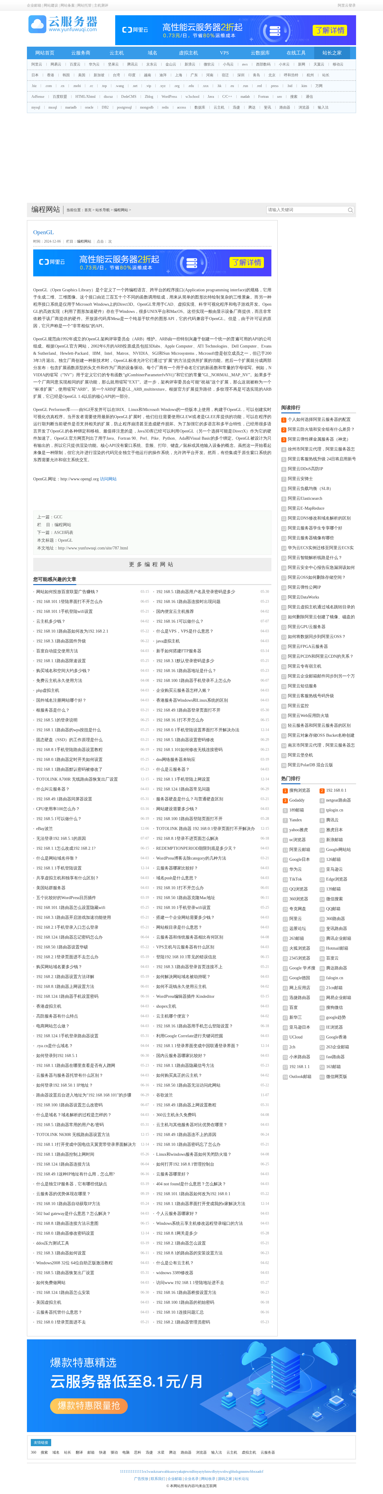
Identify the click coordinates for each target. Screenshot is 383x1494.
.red (259, 86)
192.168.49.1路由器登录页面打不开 (188, 710)
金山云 (170, 64)
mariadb (71, 107)
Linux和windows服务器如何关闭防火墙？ (194, 1154)
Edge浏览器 (336, 879)
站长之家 (332, 52)
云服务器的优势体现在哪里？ (63, 1194)
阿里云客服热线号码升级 (311, 696)
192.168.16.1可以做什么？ (180, 621)
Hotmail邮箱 (337, 948)
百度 (293, 1007)
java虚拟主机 (168, 641)
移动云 (338, 64)
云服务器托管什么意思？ (59, 1312)
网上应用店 (299, 988)
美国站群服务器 (51, 888)
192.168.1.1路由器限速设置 (61, 661)
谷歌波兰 (164, 1095)
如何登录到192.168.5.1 (56, 1055)
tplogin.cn (334, 810)
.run (245, 86)
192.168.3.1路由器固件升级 (61, 641)
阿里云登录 (347, 5)
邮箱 (91, 1452)
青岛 (256, 75)
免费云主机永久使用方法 (59, 680)
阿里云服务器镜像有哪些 (311, 538)
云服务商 (80, 52)
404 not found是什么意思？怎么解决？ (191, 1184)
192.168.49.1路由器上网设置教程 (186, 1105)
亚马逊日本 (299, 1027)
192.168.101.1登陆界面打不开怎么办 (69, 601)
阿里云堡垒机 (300, 755)
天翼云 (319, 64)
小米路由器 (299, 1057)
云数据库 (260, 52)
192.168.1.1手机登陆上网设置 (183, 779)
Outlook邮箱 (300, 1076)
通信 (309, 97)
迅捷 (236, 107)
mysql (35, 107)
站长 (325, 75)
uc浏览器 (297, 839)
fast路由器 (335, 1057)
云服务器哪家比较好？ (177, 868)
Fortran (263, 97)
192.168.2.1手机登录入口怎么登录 (67, 927)
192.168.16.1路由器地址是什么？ (186, 670)
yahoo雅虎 (298, 830)
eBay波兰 (44, 828)
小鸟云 (228, 64)
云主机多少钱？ (51, 621)
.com (48, 86)
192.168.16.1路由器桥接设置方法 (186, 1292)
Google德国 (299, 978)
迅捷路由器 (299, 997)
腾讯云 (132, 64)
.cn (62, 86)
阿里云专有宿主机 (304, 666)
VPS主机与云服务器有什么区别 (185, 947)
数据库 (199, 107)
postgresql (124, 107)
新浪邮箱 (334, 839)
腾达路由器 (336, 968)
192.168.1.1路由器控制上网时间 (65, 1154)
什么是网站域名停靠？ (57, 858)
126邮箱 (333, 859)
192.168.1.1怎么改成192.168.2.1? (65, 848)
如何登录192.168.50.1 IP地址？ (64, 1085)
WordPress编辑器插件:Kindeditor (185, 996)
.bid (289, 86)
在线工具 (296, 52)
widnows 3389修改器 (174, 1273)
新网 (301, 64)
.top (104, 86)
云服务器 (268, 1452)
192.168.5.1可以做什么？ (59, 819)
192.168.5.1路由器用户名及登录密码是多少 (195, 592)
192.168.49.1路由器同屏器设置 (64, 799)
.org (177, 86)
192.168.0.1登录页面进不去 (61, 1322)
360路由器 (335, 918)
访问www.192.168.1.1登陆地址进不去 (190, 1282)
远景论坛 (297, 928)
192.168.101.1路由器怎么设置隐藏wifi (70, 907)
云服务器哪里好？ (173, 1174)
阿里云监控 (298, 705)
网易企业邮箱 (338, 997)
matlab (245, 97)
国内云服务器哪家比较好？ (181, 1055)
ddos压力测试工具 (52, 1243)
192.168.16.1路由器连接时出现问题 (188, 601)
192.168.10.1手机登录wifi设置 (183, 907)
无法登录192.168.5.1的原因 (61, 838)
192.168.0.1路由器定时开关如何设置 (69, 759)
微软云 (209, 64)
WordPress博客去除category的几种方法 (191, 858)
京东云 (151, 64)
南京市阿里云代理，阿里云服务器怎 (321, 745)
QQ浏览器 (298, 889)
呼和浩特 (291, 75)
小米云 (284, 64)
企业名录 (191, 1479)
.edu (191, 86)
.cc (91, 86)
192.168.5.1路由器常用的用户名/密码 (70, 1125)
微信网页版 (336, 1076)
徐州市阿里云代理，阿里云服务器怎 (321, 449)
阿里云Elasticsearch (305, 498)
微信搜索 (334, 899)
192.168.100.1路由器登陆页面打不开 (189, 819)
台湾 (116, 75)
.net (134, 86)
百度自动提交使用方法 (57, 651)
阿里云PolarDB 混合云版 (310, 765)
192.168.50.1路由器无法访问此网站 (188, 1085)
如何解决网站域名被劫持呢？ (183, 976)
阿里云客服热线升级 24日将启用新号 (322, 459)
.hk (219, 86)
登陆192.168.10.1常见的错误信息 (186, 957)
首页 (88, 210)
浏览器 (304, 107)
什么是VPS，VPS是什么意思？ (185, 631)
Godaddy (297, 800)
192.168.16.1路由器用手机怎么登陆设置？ (194, 1026)
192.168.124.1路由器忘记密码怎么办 (69, 937)
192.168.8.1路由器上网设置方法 (65, 986)
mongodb (146, 107)
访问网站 (108, 479)
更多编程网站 (152, 564)
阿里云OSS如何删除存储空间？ (317, 577)
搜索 (293, 97)
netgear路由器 (338, 800)
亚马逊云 (334, 869)
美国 (81, 75)
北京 (272, 75)
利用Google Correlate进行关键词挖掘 (189, 1036)
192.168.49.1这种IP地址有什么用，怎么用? (75, 1174)
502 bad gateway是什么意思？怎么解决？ (73, 1213)
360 (33, 1452)
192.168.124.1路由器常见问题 (183, 789)
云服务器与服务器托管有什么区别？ (69, 1075)
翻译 (79, 1452)
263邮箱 (296, 938)
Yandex (295, 820)
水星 (161, 1452)
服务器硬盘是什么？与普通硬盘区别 (189, 799)
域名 (152, 52)
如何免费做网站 (51, 1282)
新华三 (295, 1017)
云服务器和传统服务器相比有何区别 (189, 937)
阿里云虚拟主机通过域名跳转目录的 (321, 607)
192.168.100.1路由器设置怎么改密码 (69, 1105)
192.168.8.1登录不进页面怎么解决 (187, 838)
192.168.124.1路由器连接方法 (63, 1164)
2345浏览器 (299, 958)
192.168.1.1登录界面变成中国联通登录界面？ (197, 1046)
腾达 (252, 107)
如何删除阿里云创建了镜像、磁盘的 (321, 617)
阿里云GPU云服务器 (307, 627)
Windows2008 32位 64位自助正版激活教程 (74, 1263)
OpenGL (65, 540)
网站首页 (44, 52)
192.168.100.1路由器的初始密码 (185, 1302)
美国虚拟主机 (48, 1302)
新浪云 (190, 64)
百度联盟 (60, 97)
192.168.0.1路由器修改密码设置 (65, 1233)
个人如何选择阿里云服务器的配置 (319, 419)
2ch (292, 1047)
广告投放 (141, 1479)
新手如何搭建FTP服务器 (178, 651)
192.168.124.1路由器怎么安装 (63, 1292)
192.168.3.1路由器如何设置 (61, 1253)
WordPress (169, 97)
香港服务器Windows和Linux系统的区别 (192, 700)
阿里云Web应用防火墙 (308, 715)
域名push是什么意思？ (176, 878)
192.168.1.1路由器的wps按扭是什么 (68, 730)
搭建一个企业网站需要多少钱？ (185, 917)
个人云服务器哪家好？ (177, 1213)
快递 (102, 1452)
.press (274, 86)
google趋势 (336, 1017)
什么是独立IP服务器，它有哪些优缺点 (71, 1184)
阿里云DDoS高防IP (305, 469)
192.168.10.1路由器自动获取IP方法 (68, 1203)
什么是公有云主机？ (175, 1263)
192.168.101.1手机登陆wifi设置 (64, 611)
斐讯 (267, 107)
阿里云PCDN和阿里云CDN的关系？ (321, 656)
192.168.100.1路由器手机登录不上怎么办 (193, 680)
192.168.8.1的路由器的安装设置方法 (189, 1253)
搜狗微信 (334, 1007)
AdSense (37, 97)
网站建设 (51, 5)
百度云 (75, 64)
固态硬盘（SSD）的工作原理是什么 (69, 740)
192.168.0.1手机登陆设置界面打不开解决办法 (197, 730)
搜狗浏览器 (299, 790)
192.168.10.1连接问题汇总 (180, 1312)
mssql (52, 107)
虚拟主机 (188, 52)
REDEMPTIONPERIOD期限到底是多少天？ (196, 848)
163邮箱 (333, 1066)
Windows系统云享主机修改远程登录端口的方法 (199, 1223)
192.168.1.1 (299, 1066)
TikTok (295, 879)
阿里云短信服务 (302, 686)
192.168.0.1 (336, 790)
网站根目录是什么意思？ (179, 927)
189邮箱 (296, 810)
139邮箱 (333, 889)
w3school (192, 97)
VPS (224, 52)
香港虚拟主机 (48, 1006)
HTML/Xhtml (85, 97)
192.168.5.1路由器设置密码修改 (185, 740)
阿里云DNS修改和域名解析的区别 (319, 518)
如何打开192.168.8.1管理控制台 (185, 1164)
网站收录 (208, 1479)
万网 (319, 86)
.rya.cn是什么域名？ (54, 1046)
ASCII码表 (63, 532)
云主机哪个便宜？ (173, 1016)
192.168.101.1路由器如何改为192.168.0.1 (193, 1194)
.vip (148, 86)
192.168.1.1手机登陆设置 (59, 868)
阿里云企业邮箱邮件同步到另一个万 (321, 676)
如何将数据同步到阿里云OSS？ (317, 636)
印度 (132, 75)
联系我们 (158, 1479)
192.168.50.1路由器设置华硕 (62, 947)
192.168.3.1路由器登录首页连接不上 (189, 967)
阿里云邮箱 (299, 849)
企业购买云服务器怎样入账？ (183, 690)
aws (245, 64)
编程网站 (121, 210)
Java (211, 97)
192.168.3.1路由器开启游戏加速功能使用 (73, 917)
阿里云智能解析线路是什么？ (315, 557)
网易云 (56, 64)
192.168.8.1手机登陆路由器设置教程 (69, 749)
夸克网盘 (297, 909)
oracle (89, 107)
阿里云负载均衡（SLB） (310, 488)
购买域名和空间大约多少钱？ (63, 670)
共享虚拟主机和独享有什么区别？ (67, 878)
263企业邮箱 (337, 1047)
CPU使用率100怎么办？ (58, 809)
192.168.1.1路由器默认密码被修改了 (69, 769)
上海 (178, 75)
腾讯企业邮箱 (338, 938)
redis (165, 107)
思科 (137, 1452)
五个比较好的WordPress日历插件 (66, 898)
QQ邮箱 (333, 909)
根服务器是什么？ (53, 710)
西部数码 (263, 64)
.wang (119, 86)
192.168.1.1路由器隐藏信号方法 (185, 1065)
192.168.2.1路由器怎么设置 (181, 1243)
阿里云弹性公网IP (304, 587)
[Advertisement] (191, 158)
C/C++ (227, 97)
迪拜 (163, 75)
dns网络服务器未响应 (175, 759)
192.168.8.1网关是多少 (176, 1233)
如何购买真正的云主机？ (179, 1075)
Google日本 (299, 859)
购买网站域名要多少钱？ (59, 967)
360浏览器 (298, 899)
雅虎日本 (334, 830)
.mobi (77, 86)
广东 (194, 75)
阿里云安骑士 (300, 478)
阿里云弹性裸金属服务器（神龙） (319, 439)
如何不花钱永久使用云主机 (181, 986)
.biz (34, 86)
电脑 (126, 1452)
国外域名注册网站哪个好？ (61, 700)
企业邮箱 (34, 5)
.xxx (205, 86)
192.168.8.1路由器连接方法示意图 (67, 1223)
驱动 (114, 1452)
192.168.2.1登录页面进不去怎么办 (67, 957)
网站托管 (84, 5)
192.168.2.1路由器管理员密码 (183, 1322)
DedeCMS (128, 97)
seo (279, 97)
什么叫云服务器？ (53, 789)
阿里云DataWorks (303, 597)
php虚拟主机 (47, 690)
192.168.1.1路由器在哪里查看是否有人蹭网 (75, 1065)
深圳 (240, 75)
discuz (108, 97)
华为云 (94, 64)
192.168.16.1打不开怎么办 (180, 720)
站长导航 (102, 210)
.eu (232, 86)
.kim (304, 86)
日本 (35, 75)
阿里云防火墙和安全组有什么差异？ (321, 429)
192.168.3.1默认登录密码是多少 (185, 661)
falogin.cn (334, 978)
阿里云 (36, 64)
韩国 (66, 75)
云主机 (117, 52)
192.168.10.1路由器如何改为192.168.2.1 (72, 631)
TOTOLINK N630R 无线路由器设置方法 (73, 1134)
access (181, 107)
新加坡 (99, 75)
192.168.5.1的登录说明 (56, 720)
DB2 (105, 107)
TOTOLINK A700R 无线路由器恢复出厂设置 (77, 779)
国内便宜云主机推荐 (175, 611)
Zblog (149, 97)
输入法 (323, 107)
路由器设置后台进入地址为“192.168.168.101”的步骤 (83, 1095)
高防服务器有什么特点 (57, 1016)
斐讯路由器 (336, 928)
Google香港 (336, 1037)
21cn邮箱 (334, 988)
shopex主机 (166, 1006)
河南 (209, 75)
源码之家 (225, 1479)
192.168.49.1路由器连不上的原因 (186, 1134)
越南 (147, 75)
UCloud (296, 1037)
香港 (50, 75)
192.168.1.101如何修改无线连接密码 (189, 749)
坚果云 (113, 64)
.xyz (162, 86)
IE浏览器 (334, 1027)
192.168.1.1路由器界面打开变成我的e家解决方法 (200, 1203)
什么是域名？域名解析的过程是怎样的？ (74, 1115)
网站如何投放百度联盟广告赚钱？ (67, 592)
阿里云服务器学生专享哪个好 (315, 528)
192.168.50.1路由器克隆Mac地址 (185, 898)
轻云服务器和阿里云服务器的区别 (319, 725)
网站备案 (67, 5)
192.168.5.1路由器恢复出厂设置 (65, 1273)
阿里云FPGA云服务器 (308, 646)
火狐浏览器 (299, 948)
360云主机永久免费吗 (176, 1115)
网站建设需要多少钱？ (177, 809)
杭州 (310, 75)
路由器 (284, 107)
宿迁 (225, 75)
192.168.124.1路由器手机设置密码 (67, 996)
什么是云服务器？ (173, 769)
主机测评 (101, 5)
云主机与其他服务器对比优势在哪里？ (191, 1125)
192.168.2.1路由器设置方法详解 (65, 976)
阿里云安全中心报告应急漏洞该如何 (321, 567)
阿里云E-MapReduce (306, 508)
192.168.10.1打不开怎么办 (180, 888)
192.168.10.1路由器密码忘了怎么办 (188, 1144)
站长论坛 (242, 1479)
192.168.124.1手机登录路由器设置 (67, 1036)
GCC (58, 517)
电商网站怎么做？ (53, 1026)
